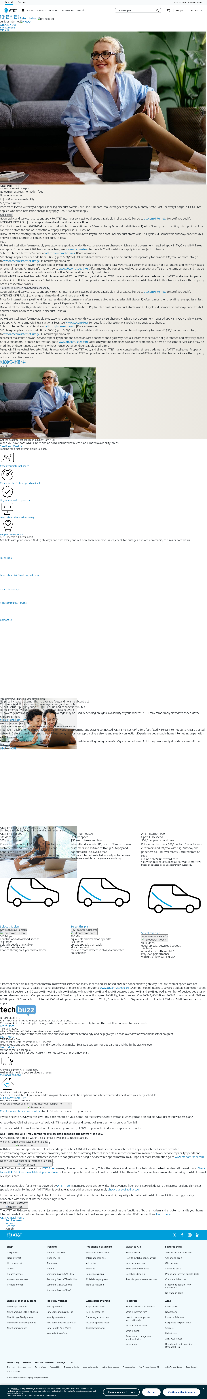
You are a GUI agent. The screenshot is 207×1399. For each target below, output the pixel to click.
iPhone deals (171, 1263)
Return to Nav (28, 18)
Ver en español (195, 2)
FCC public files (13, 1371)
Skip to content (9, 15)
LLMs (71, 1362)
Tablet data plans (95, 1273)
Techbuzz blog (13, 1362)
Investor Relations (174, 1317)
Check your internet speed (14, 466)
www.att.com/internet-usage (21, 261)
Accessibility (55, 1367)
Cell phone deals (173, 1257)
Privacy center (129, 1367)
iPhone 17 (51, 1268)
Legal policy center (91, 1367)
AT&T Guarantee (173, 1338)
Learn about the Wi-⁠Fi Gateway (17, 517)
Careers (169, 1327)
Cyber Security (192, 1367)
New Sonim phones (17, 1327)
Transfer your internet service (141, 1279)
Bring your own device (137, 1268)
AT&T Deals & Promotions (178, 1252)
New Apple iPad (55, 1306)
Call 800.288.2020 (10, 1075)
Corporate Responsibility (178, 1322)
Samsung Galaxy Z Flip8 (59, 1289)
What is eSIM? (133, 1330)
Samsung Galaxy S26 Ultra (60, 1273)
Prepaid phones (15, 1284)
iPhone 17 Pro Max (56, 1252)
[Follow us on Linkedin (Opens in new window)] (197, 1235)
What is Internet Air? (136, 1311)
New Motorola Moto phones (21, 1322)
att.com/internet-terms (60, 253)
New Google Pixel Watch (59, 1327)
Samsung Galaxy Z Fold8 (59, 1284)
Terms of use (40, 1367)
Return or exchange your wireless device (139, 1338)
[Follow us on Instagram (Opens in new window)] (189, 1235)
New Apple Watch (56, 1317)
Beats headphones (95, 1327)
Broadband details (71, 1367)
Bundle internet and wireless (140, 1306)
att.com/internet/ (155, 218)
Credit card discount (176, 1279)
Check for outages (10, 589)
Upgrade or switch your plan (15, 500)
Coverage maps (24, 1367)
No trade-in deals (174, 1292)
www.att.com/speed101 (73, 268)
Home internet (14, 1263)
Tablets (11, 1268)
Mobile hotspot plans (97, 1279)
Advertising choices (111, 1367)
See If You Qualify (11, 446)
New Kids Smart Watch (58, 1333)
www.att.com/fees (77, 249)
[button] (23, 10)
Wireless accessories (17, 1279)
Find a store (180, 2)
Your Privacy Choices (147, 1367)
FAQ (22, 723)
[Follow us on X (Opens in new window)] (174, 1235)
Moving (4, 723)
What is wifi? (132, 1344)
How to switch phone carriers (141, 1257)
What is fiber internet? (137, 1325)
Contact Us (6, 619)
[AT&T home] (10, 10)
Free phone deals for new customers (178, 1286)
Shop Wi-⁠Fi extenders (11, 534)
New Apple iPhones (17, 1306)
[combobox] (136, 10)
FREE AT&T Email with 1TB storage (50, 1362)
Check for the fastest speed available (20, 483)
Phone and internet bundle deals (182, 1273)
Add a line (91, 1263)
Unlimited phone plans (97, 1252)
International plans (96, 1257)
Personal (9, 2)
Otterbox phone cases (97, 1322)
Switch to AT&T (134, 1252)
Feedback (27, 1362)
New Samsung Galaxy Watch (61, 1322)
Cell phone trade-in (136, 1273)
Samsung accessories (97, 1317)
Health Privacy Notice (173, 1367)
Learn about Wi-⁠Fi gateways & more (20, 575)
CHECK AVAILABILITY (13, 360)
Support (14, 723)
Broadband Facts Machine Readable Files (178, 1345)
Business (22, 2)
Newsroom (171, 1311)
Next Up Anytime (95, 1284)
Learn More (7, 1026)
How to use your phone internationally (138, 1319)
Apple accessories (95, 1306)
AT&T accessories (95, 1311)
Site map (11, 1367)
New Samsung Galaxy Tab (60, 1311)
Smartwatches (15, 1273)
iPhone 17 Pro (53, 1257)
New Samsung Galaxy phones (22, 1311)
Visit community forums (13, 602)
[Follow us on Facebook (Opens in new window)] (182, 1235)
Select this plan (9, 926)
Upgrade (90, 1268)
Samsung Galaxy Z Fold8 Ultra (62, 1279)
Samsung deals (173, 1268)
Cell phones (13, 1252)
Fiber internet (14, 1257)
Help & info (171, 1333)
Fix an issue (6, 557)
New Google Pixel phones (20, 1317)
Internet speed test (136, 1263)
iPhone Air (52, 1263)
